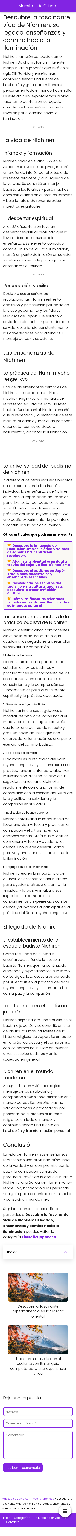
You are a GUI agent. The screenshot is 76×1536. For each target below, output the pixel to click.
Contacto (12, 1522)
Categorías (22, 1518)
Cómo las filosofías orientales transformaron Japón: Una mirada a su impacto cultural (38, 602)
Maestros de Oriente (38, 6)
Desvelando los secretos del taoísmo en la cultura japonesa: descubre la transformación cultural (35, 588)
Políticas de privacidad (50, 1518)
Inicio (6, 1518)
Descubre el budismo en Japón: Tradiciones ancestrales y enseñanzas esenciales (37, 573)
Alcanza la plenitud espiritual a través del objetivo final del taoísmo (38, 563)
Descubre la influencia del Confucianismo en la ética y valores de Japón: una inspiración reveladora (38, 550)
